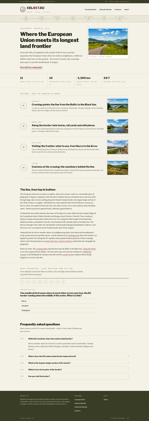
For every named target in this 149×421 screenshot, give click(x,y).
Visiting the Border (80, 407)
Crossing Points (90, 9)
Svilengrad (26, 310)
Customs (118, 9)
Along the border (89, 249)
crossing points (73, 235)
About (126, 9)
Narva (24, 301)
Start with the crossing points (31, 67)
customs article (68, 254)
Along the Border (105, 9)
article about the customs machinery (59, 241)
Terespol (25, 306)
